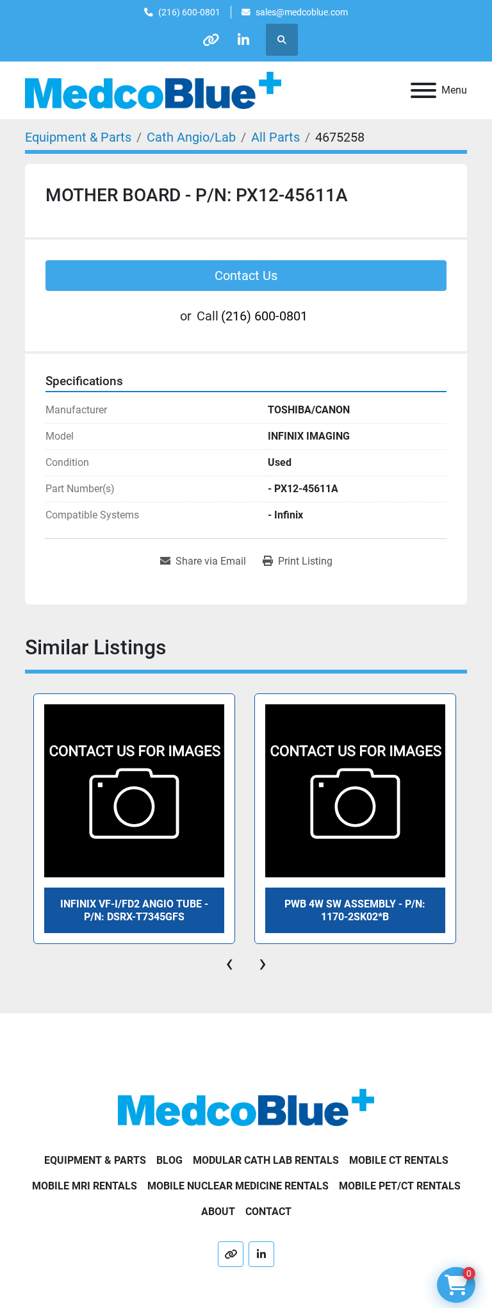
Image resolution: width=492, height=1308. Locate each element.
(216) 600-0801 (189, 12)
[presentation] (229, 963)
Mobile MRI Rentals (84, 1186)
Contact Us (246, 275)
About (218, 1211)
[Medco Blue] (246, 1106)
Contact (268, 1211)
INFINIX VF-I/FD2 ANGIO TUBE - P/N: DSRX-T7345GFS (134, 910)
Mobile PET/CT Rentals (400, 1186)
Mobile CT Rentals (398, 1160)
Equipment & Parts (95, 1160)
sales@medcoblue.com (302, 12)
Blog (169, 1160)
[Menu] (423, 90)
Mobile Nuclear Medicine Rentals (238, 1186)
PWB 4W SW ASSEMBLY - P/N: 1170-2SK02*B (354, 910)
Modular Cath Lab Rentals (266, 1160)
